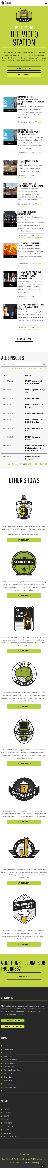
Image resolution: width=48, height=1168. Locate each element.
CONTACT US (24, 976)
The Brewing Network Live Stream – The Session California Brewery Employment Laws (29, 275)
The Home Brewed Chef (12, 1070)
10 (21, 368)
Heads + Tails (8, 1073)
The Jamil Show (9, 1067)
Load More (25, 339)
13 (29, 368)
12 (26, 368)
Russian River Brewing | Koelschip (28, 161)
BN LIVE (6, 1116)
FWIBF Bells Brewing (34, 413)
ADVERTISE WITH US (11, 1137)
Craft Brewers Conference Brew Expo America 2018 (29, 244)
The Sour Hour (9, 1049)
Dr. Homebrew (9, 1053)
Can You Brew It (9, 1063)
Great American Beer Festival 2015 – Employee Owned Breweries (30, 306)
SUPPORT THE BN (12, 1021)
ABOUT (6, 1109)
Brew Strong (8, 1056)
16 (36, 368)
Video (38, 122)
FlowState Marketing (31, 1163)
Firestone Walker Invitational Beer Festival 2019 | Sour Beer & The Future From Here (30, 100)
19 (43, 368)
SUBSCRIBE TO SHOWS (12, 1026)
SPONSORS (8, 1123)
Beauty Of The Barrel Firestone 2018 (26, 213)
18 (41, 368)
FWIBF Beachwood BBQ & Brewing (33, 382)
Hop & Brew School (10, 1087)
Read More (21, 124)
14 (31, 368)
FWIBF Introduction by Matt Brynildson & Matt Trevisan (35, 447)
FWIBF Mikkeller (32, 398)
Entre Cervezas (9, 1084)
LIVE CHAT (7, 1130)
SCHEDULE (7, 1113)
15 (34, 368)
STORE (6, 1119)
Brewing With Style (10, 1060)
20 (46, 368)
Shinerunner (8, 1080)
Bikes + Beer (8, 1077)
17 (38, 368)
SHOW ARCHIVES (10, 1133)
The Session (8, 1046)
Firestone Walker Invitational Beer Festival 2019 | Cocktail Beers (29, 132)
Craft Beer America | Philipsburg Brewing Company (31, 184)
